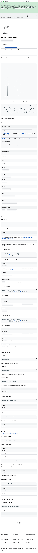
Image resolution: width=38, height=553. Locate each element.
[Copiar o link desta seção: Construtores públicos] (15, 216)
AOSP (2, 21)
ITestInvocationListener (23, 128)
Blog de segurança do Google (18, 539)
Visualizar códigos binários (5, 539)
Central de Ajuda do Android (30, 534)
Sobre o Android (4, 548)
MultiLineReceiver (9, 41)
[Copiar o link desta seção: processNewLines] (10, 456)
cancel (3, 156)
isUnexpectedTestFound (11, 210)
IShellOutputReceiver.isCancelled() (10, 433)
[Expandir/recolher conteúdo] (7, 24)
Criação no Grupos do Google (18, 542)
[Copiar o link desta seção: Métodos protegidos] (14, 499)
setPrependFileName (6, 202)
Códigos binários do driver (5, 542)
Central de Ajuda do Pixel (30, 536)
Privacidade (23, 548)
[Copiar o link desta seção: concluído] (7, 366)
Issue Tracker (28, 542)
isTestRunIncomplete (6, 189)
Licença (19, 548)
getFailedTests (5, 170)
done (3, 163)
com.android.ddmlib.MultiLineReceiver (11, 47)
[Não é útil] (36, 21)
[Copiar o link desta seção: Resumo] (7, 123)
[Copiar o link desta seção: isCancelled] (7, 412)
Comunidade (10, 548)
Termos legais (15, 548)
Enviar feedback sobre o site (31, 548)
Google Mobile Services (29, 539)
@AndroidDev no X (16, 536)
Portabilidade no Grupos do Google (19, 544)
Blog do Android (16, 537)
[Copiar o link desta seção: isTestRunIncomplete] (12, 436)
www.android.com (29, 537)
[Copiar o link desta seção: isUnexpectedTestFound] (13, 502)
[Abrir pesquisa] (21, 1)
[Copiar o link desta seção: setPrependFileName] (12, 479)
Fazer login (35, 1)
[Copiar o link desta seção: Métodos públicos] (12, 352)
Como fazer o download (5, 537)
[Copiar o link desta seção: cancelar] (6, 355)
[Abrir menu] (2, 1)
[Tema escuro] (36, 63)
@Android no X (15, 534)
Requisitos (2, 536)
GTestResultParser (5, 128)
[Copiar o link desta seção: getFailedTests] (9, 377)
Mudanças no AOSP (31, 10)
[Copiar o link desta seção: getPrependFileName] (12, 396)
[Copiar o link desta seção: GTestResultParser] (11, 220)
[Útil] (34, 21)
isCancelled (4, 182)
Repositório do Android (4, 534)
